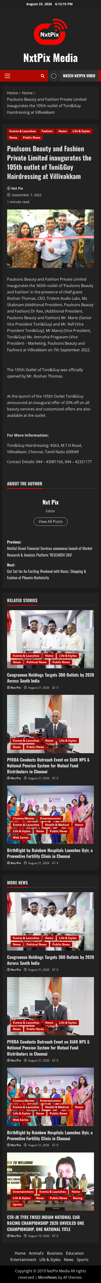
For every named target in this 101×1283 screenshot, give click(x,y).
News (13, 137)
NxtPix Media (50, 57)
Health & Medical (57, 825)
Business (55, 1253)
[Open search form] (42, 75)
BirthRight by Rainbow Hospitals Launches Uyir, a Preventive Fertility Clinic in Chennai (50, 853)
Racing (77, 1198)
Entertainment (50, 818)
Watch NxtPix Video (79, 75)
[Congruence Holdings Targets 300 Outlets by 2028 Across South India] (50, 639)
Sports (17, 1204)
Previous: (49, 548)
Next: (46, 571)
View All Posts (51, 521)
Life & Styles (81, 131)
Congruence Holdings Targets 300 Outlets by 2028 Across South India (50, 678)
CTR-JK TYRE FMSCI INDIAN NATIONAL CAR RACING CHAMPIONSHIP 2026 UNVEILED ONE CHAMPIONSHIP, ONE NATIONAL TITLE (45, 1223)
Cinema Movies (23, 818)
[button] (7, 76)
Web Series (20, 837)
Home (62, 131)
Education (75, 1253)
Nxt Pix (17, 188)
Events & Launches (22, 131)
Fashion (47, 131)
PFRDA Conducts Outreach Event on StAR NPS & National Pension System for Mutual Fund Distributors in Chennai (48, 765)
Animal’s (36, 1253)
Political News (37, 662)
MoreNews (47, 1277)
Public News (31, 137)
